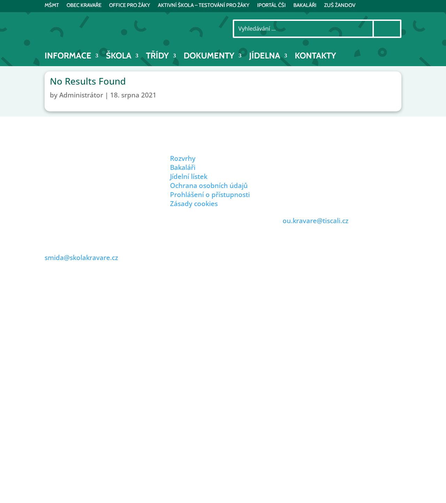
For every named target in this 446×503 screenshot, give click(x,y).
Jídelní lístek (188, 176)
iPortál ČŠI (271, 5)
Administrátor (81, 95)
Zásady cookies (194, 203)
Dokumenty (209, 57)
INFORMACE (68, 57)
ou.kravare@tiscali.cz (315, 220)
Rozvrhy (182, 158)
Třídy (157, 57)
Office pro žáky (129, 5)
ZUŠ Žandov (339, 5)
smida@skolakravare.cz (81, 257)
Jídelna (264, 57)
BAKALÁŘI (304, 5)
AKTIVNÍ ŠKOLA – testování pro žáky (203, 5)
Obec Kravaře (84, 5)
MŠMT (52, 5)
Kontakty (315, 57)
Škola (118, 57)
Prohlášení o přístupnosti (210, 194)
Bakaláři (182, 167)
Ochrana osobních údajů (209, 185)
